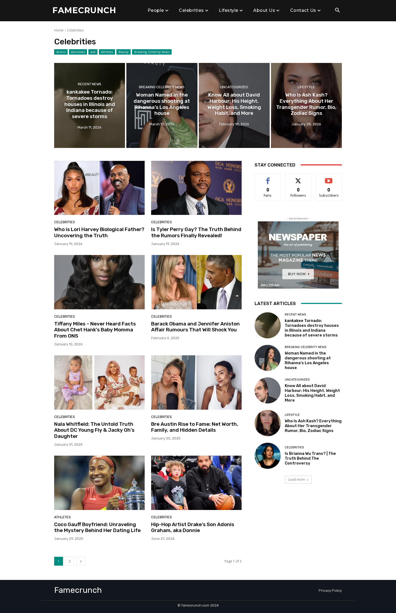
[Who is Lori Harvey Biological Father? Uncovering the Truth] (99, 188)
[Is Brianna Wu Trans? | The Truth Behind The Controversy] (268, 456)
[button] (337, 11)
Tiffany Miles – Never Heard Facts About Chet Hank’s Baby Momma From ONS (95, 330)
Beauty (123, 52)
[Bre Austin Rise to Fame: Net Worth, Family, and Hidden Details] (196, 382)
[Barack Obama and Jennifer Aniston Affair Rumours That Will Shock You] (196, 282)
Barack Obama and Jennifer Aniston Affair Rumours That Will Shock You (195, 327)
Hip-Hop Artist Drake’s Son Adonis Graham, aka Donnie (192, 527)
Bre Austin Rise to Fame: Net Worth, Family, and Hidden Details (194, 427)
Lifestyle (306, 87)
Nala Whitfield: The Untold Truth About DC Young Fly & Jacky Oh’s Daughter (94, 430)
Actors (60, 52)
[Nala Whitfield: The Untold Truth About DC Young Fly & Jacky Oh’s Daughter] (99, 382)
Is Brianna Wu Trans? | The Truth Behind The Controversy (310, 458)
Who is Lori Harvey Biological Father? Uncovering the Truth (99, 232)
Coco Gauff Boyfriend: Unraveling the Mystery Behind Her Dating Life (97, 527)
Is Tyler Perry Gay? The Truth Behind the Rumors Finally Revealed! (196, 232)
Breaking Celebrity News (151, 52)
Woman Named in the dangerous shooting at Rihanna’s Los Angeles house (308, 360)
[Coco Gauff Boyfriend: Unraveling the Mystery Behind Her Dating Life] (99, 483)
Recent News (89, 84)
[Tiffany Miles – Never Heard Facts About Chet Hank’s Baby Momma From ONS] (99, 282)
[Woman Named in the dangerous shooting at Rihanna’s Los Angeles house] (161, 105)
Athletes (107, 52)
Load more (296, 479)
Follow (298, 178)
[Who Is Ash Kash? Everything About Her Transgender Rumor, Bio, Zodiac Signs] (306, 105)
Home (59, 30)
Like (268, 178)
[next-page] (80, 561)
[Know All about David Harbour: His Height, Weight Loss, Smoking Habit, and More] (234, 105)
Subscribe (329, 178)
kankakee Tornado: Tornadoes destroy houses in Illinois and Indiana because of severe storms (312, 328)
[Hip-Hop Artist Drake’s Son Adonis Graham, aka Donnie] (196, 483)
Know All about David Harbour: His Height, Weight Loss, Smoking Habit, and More (312, 393)
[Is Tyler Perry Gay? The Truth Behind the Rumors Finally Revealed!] (196, 188)
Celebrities (64, 222)
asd (93, 52)
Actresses (78, 52)
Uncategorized (234, 87)
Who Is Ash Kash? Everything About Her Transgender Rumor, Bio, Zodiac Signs (313, 426)
